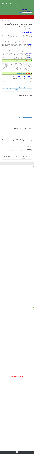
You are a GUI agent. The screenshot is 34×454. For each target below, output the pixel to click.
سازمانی (28, 146)
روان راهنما (30, 28)
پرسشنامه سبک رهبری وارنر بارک (21, 60)
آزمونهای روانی (8, 20)
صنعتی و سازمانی (4, 20)
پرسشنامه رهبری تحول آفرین (21, 73)
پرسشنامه (7, 63)
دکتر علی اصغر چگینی (8, 3)
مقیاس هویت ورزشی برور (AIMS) (6, 156)
